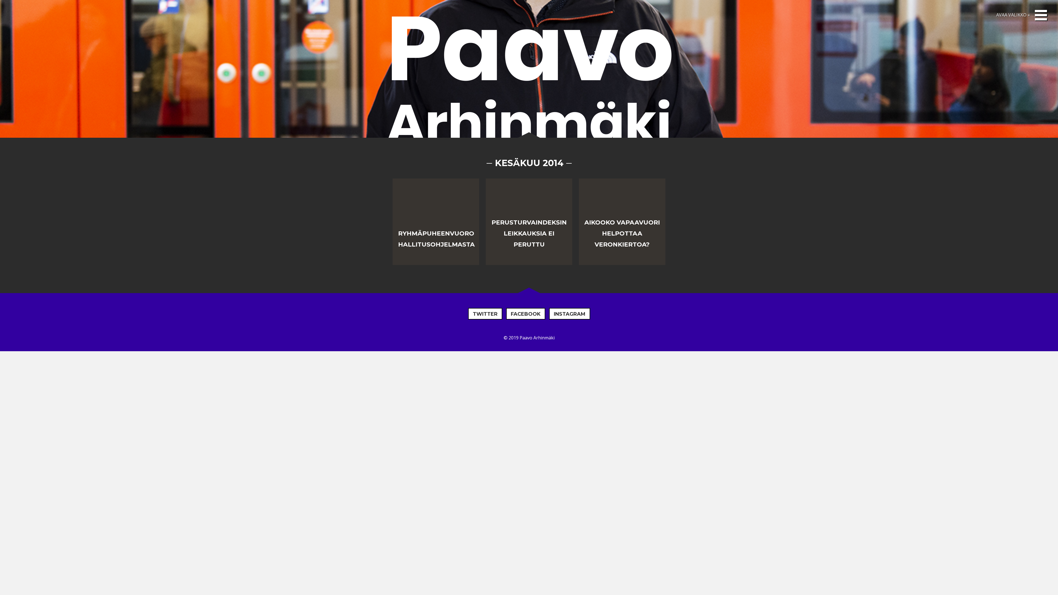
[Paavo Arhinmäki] (529, 81)
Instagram (569, 314)
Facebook (526, 314)
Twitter (485, 314)
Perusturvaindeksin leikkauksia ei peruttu (529, 233)
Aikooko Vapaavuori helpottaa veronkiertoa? (622, 233)
